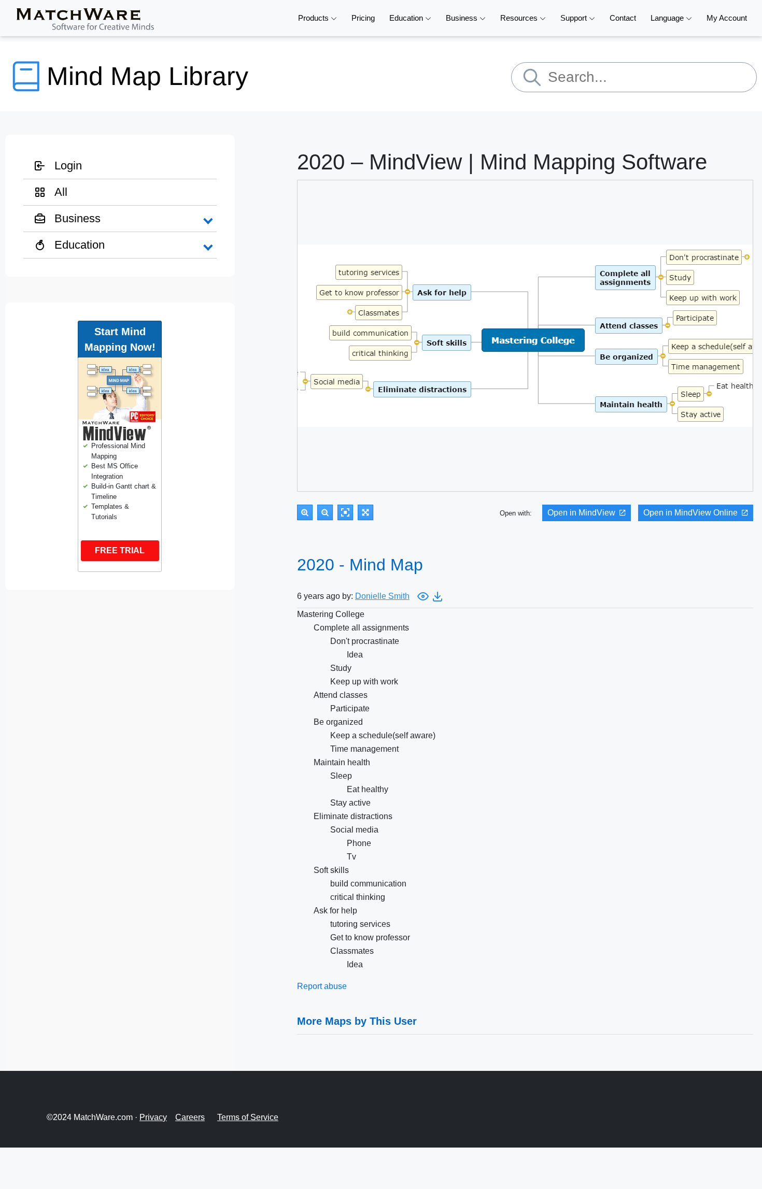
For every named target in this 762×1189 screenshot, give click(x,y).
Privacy (153, 1117)
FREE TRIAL (120, 550)
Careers (190, 1117)
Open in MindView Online (690, 512)
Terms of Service (247, 1117)
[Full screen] (365, 512)
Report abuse (322, 986)
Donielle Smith (382, 596)
